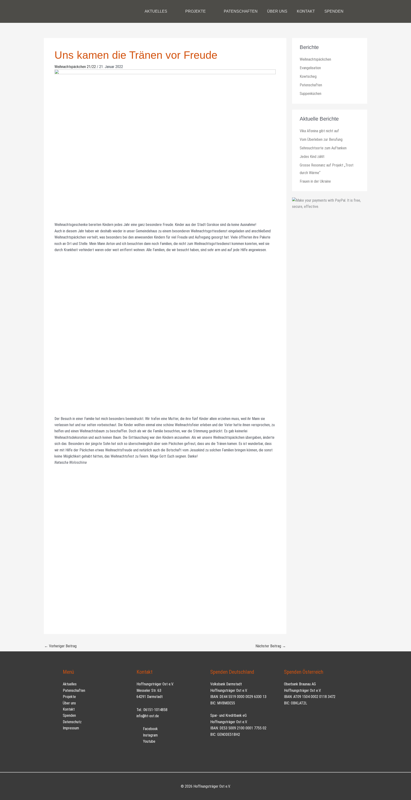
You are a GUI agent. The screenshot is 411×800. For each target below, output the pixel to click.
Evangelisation (310, 68)
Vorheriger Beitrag (60, 646)
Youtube (148, 741)
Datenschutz (72, 722)
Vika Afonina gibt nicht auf (319, 131)
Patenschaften (311, 85)
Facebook (150, 729)
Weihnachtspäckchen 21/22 (75, 66)
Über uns (69, 703)
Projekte (69, 696)
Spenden (69, 715)
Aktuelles (70, 684)
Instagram (150, 735)
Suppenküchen (310, 93)
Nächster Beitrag (270, 646)
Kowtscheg (308, 76)
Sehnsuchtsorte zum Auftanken (323, 148)
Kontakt (69, 709)
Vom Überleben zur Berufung (321, 139)
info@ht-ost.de (148, 716)
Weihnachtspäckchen (315, 59)
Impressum (71, 728)
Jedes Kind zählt (312, 156)
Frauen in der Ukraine (315, 181)
